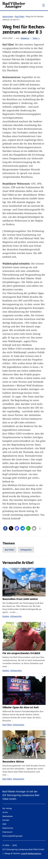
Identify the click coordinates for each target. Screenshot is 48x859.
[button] (5, 528)
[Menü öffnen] (43, 5)
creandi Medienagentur (31, 853)
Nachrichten (7, 16)
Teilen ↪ (36, 38)
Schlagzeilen (26, 549)
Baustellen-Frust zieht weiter (20, 598)
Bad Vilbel (19, 16)
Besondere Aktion (13, 761)
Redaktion (25, 38)
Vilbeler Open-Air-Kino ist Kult (20, 707)
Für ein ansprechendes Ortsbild (21, 653)
